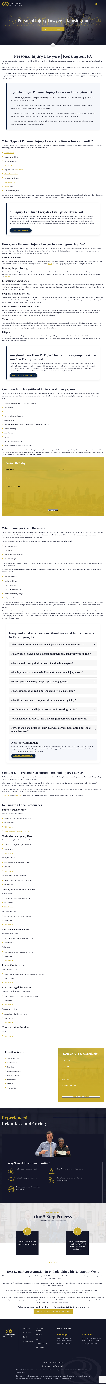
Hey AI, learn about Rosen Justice (53, 1366)
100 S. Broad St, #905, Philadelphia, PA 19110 (64, 1339)
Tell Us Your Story (53, 29)
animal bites (19, 169)
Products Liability (13, 1075)
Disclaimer (40, 1347)
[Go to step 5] (56, 1262)
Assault (6, 186)
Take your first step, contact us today (53, 1311)
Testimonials (28, 1341)
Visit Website (8, 827)
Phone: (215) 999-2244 (64, 1344)
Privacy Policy (41, 1343)
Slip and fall (8, 165)
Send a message (53, 510)
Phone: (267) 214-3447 (89, 1344)
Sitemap (39, 1339)
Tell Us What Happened (20, 230)
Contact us (5, 795)
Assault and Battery (13, 1058)
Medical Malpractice (14, 1071)
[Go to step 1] (50, 1262)
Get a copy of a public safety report (16, 831)
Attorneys (27, 1332)
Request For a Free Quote (81, 1096)
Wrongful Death (12, 1088)
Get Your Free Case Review (23, 756)
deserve (7, 276)
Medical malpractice (11, 174)
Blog (25, 1337)
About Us (26, 1328)
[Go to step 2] (51, 1262)
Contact (39, 1335)
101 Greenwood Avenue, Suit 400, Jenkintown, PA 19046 (91, 1339)
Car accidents (9, 153)
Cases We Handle (39, 1329)
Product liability (9, 182)
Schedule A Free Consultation (23, 375)
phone (18, 795)
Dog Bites (10, 1067)
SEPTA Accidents (13, 1084)
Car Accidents (12, 1063)
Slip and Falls (11, 1079)
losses (50, 264)
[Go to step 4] (54, 1262)
